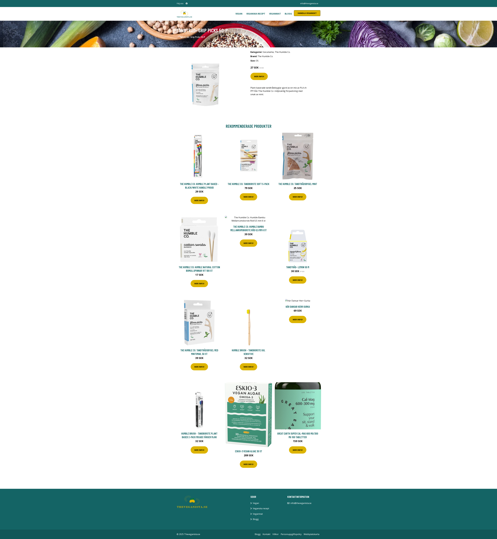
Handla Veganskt (307, 13)
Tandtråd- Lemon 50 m (297, 267)
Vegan (238, 13)
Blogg (288, 13)
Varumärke (268, 52)
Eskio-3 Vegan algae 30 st (248, 451)
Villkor (275, 534)
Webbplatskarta (311, 534)
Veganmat (275, 13)
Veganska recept (255, 13)
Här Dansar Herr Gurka (298, 306)
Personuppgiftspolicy (291, 534)
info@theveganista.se (309, 3)
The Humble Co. (282, 52)
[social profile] (187, 3)
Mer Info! (259, 76)
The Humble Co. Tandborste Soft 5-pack (248, 183)
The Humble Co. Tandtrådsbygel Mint (297, 183)
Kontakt (266, 534)
